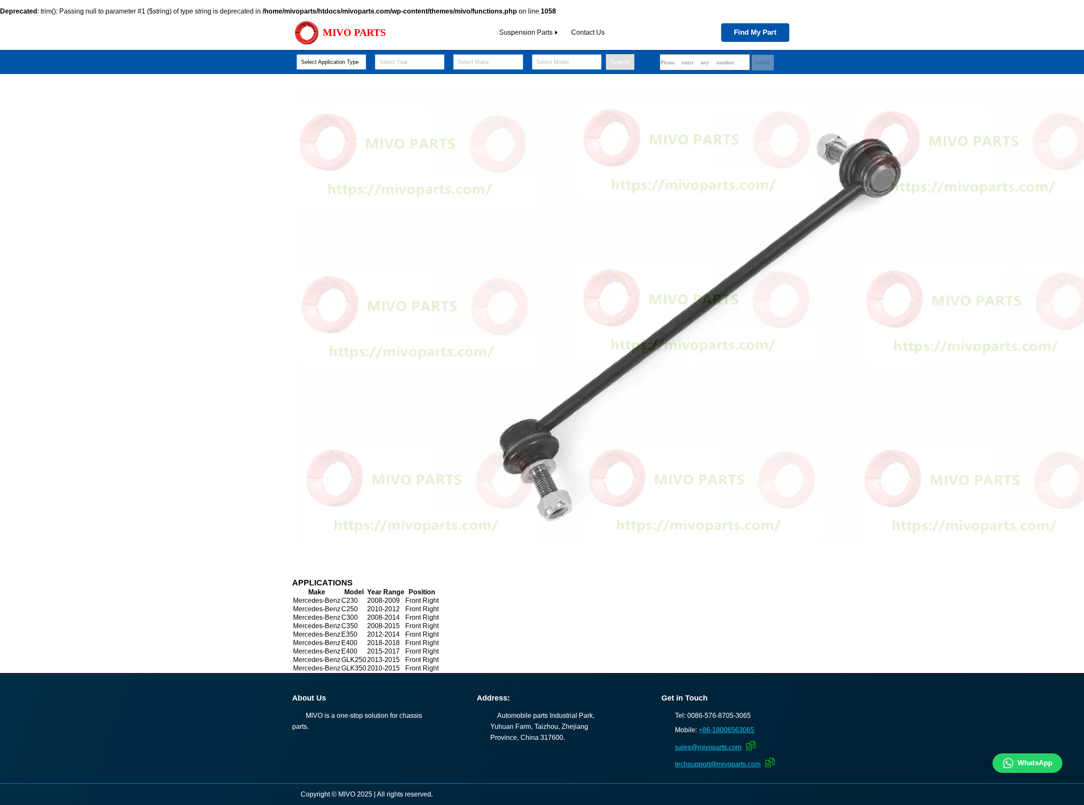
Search (620, 62)
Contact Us (588, 32)
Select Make (473, 62)
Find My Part (755, 32)
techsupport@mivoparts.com (717, 764)
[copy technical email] (768, 762)
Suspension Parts (526, 32)
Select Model (552, 62)
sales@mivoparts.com (708, 747)
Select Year (393, 62)
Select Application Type (330, 62)
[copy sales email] (749, 745)
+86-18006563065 (726, 730)
